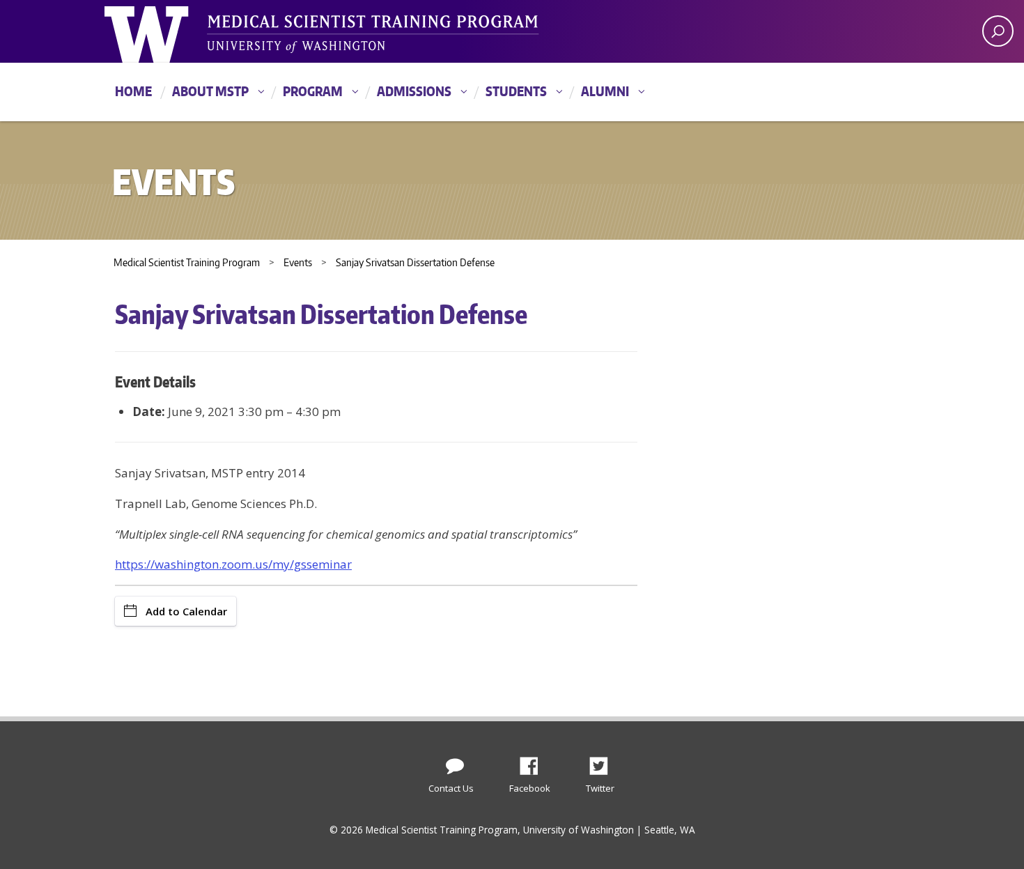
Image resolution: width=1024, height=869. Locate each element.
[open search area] (998, 31)
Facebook (534, 762)
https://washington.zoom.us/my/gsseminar (233, 564)
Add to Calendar (186, 611)
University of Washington (161, 31)
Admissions (414, 91)
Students (516, 91)
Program (313, 91)
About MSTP (210, 91)
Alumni (605, 91)
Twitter (604, 762)
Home (133, 91)
